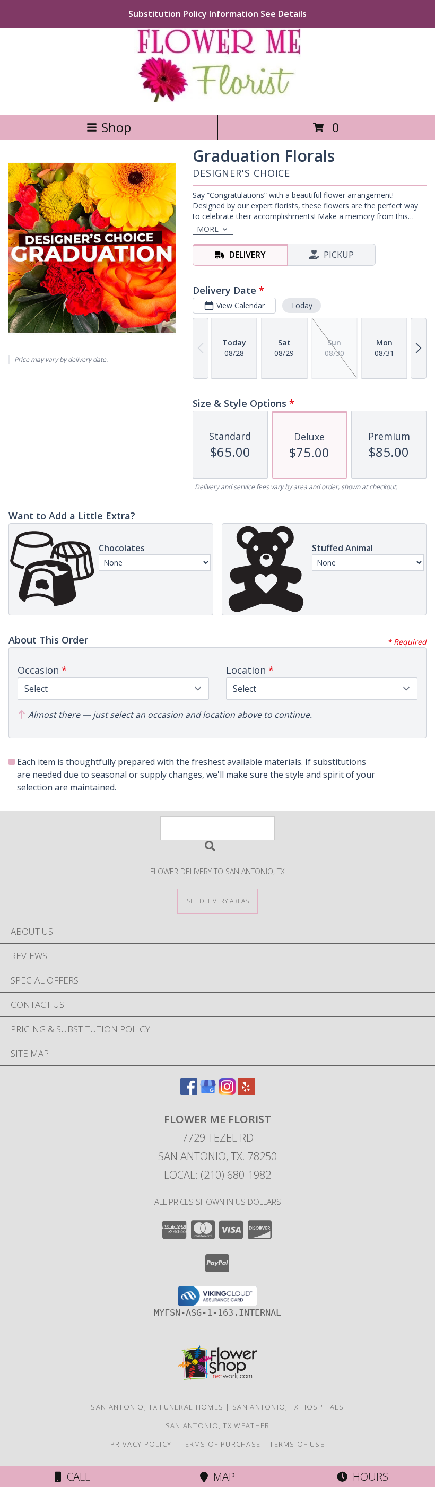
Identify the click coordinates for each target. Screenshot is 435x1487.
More (208, 229)
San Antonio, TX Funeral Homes (157, 1407)
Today (301, 305)
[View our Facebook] (188, 1091)
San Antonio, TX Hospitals (288, 1407)
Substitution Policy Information (217, 14)
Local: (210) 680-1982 (217, 1175)
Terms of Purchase (220, 1444)
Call (76, 1476)
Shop (116, 127)
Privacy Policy (140, 1444)
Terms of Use (297, 1444)
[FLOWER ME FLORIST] (217, 99)
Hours (367, 1476)
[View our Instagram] (227, 1091)
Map (221, 1476)
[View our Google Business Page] (207, 1091)
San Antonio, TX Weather (218, 1425)
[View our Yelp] (246, 1091)
